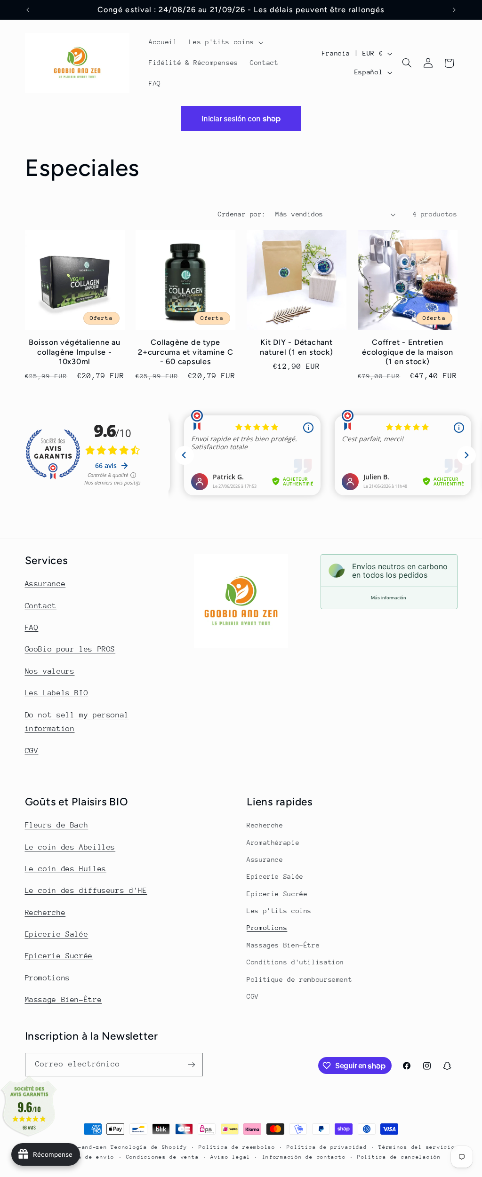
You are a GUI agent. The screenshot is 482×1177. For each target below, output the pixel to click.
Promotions (47, 978)
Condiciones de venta (162, 1157)
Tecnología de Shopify (149, 1147)
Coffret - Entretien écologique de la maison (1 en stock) (407, 352)
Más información (388, 597)
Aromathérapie (273, 842)
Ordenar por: (241, 214)
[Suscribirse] (191, 1064)
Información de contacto (304, 1157)
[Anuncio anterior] (27, 9)
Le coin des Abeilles (70, 847)
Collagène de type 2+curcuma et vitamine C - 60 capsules (185, 352)
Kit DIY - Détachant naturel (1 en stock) (296, 347)
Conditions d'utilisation (295, 962)
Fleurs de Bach (56, 825)
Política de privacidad (327, 1147)
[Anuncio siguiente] (454, 9)
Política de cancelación (399, 1157)
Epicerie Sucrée (59, 956)
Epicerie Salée (56, 934)
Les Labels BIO (56, 693)
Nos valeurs (50, 671)
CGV (32, 751)
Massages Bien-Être (283, 945)
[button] (225, 42)
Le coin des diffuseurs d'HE (86, 890)
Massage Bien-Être (63, 999)
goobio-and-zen (81, 1147)
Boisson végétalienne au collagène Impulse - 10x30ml (74, 352)
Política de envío (84, 1157)
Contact (40, 606)
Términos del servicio (416, 1147)
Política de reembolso (237, 1147)
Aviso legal (230, 1157)
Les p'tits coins (279, 911)
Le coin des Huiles (65, 869)
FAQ (32, 627)
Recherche (45, 912)
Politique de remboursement (299, 979)
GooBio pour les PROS (70, 649)
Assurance (45, 584)
